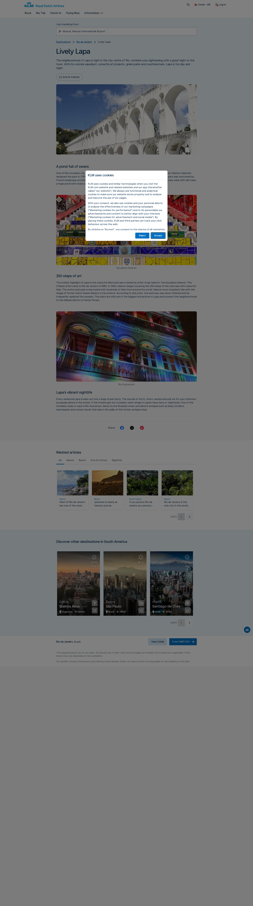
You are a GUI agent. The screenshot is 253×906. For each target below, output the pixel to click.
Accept (158, 235)
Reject (142, 235)
